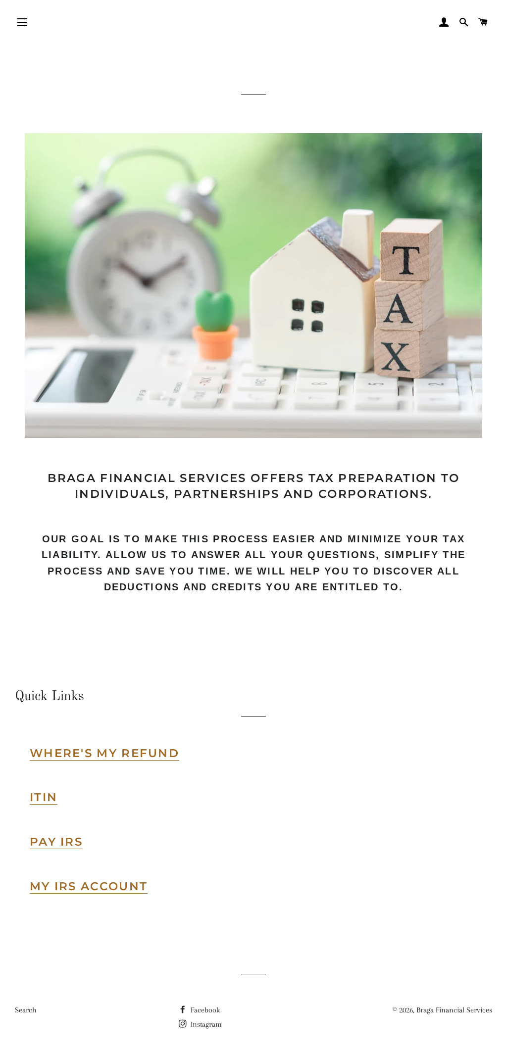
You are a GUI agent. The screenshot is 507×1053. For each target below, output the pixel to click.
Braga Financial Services (454, 1009)
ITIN (43, 797)
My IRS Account (89, 886)
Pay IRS (56, 842)
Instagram (205, 1024)
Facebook (204, 1009)
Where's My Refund (104, 753)
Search (25, 1009)
